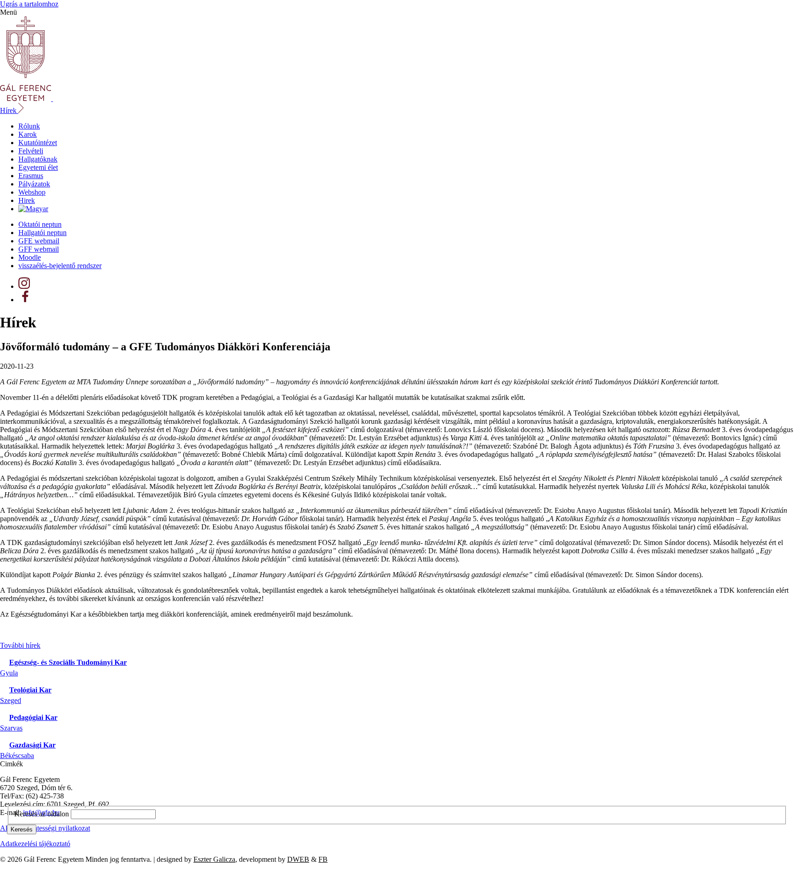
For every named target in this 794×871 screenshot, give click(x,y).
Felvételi (30, 151)
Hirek (26, 200)
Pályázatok (34, 184)
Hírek (9, 110)
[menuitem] (33, 209)
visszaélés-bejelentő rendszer (60, 266)
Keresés (22, 829)
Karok (27, 134)
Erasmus (30, 176)
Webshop (31, 192)
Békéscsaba (17, 755)
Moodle (29, 257)
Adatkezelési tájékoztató (35, 844)
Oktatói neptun (40, 224)
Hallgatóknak (37, 159)
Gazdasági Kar (32, 745)
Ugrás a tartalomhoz (29, 4)
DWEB (298, 859)
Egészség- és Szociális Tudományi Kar (68, 662)
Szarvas (11, 728)
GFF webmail (38, 249)
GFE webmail (38, 241)
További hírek (20, 645)
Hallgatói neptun (42, 232)
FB (323, 859)
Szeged (10, 700)
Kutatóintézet (37, 142)
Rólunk (29, 126)
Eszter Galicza (214, 859)
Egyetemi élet (38, 167)
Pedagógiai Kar (33, 717)
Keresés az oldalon (41, 814)
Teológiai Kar (30, 690)
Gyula (9, 673)
